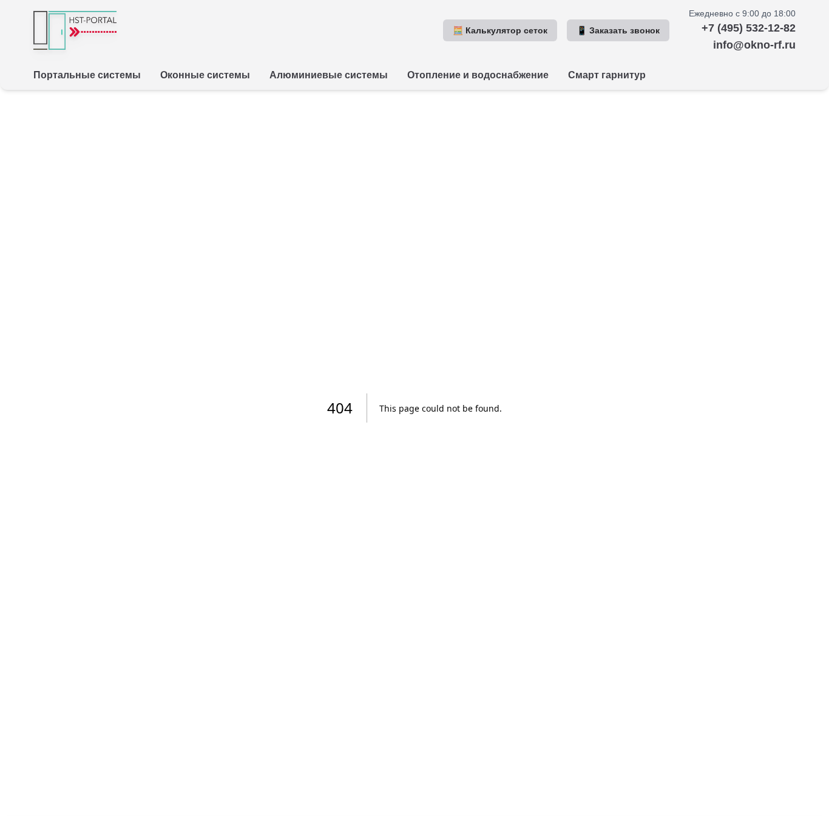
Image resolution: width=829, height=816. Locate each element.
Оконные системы (205, 75)
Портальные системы (87, 75)
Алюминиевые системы (328, 75)
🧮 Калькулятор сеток (500, 30)
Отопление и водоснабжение (478, 75)
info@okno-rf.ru (754, 45)
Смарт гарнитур (607, 75)
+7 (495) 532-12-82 (749, 28)
